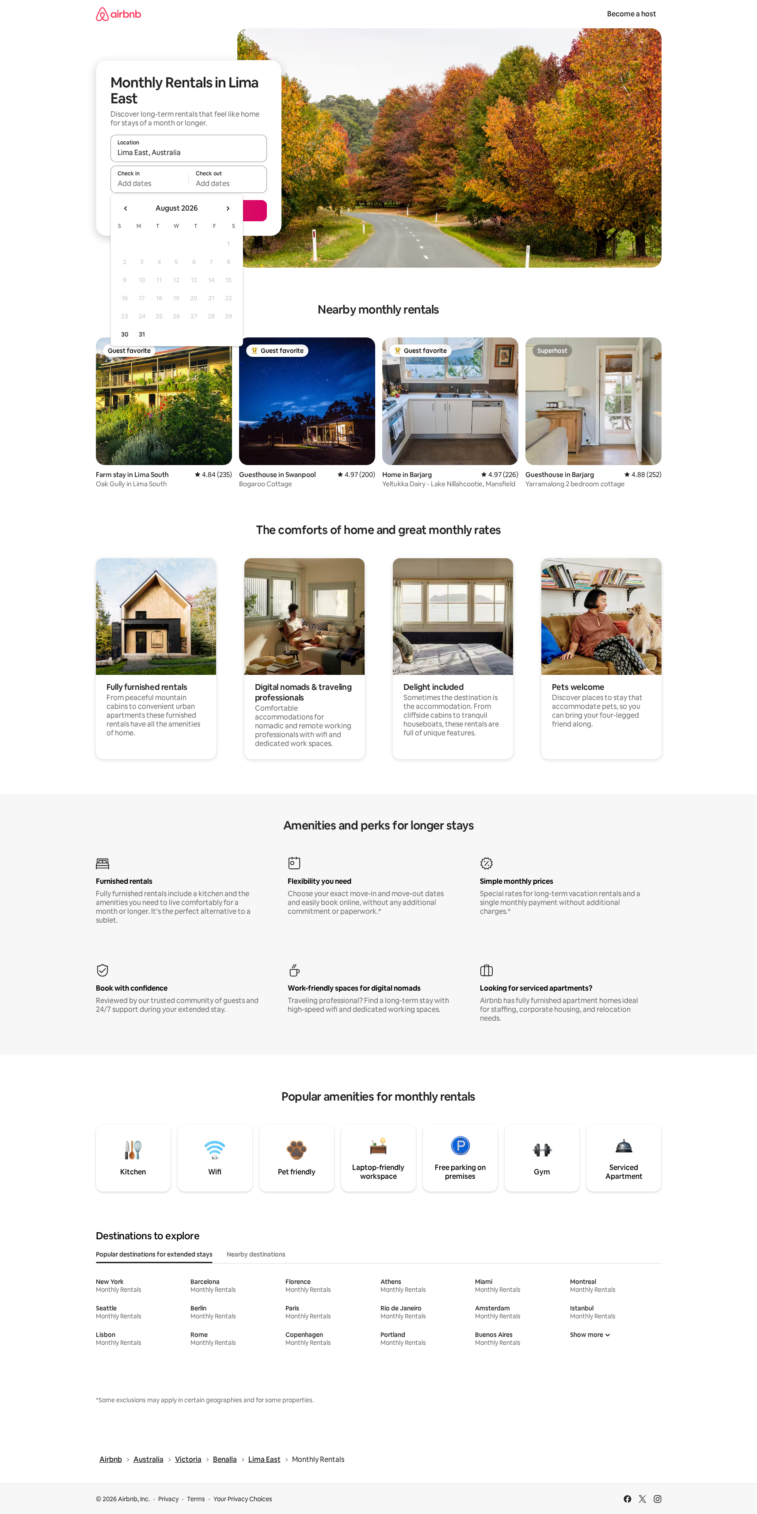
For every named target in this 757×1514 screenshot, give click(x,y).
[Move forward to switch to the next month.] (227, 208)
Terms (196, 1499)
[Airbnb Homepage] (118, 14)
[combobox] (189, 152)
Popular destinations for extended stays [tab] (154, 1254)
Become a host (631, 14)
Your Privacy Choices (242, 1499)
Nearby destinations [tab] (256, 1254)
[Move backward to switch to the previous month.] (126, 208)
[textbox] (150, 183)
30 (125, 334)
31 (142, 334)
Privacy (168, 1499)
